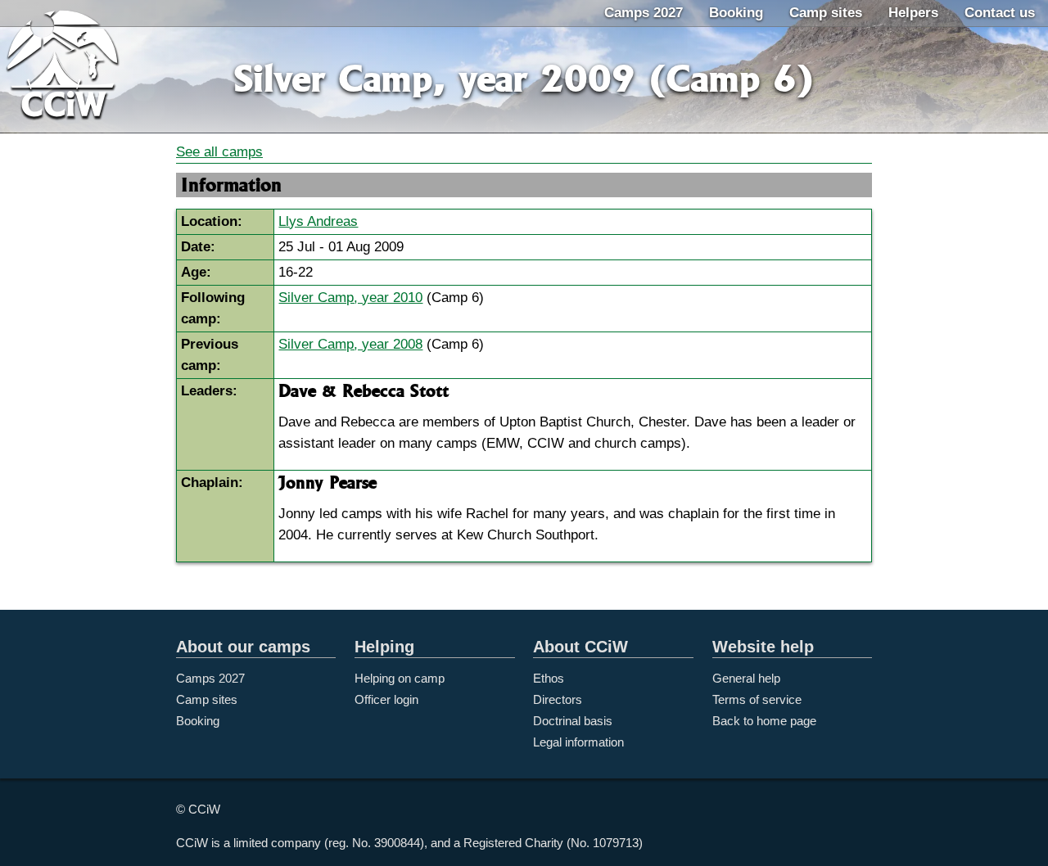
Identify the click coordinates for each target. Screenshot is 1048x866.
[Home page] (78, 67)
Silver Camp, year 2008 (350, 344)
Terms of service (757, 699)
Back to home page (764, 721)
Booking (736, 12)
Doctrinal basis (572, 721)
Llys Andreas (318, 221)
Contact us (999, 12)
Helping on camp (400, 678)
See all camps (219, 152)
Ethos (548, 678)
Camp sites (825, 12)
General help (746, 678)
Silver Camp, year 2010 (350, 297)
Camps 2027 (643, 12)
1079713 (616, 843)
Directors (557, 699)
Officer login (386, 699)
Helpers (913, 12)
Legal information (578, 742)
